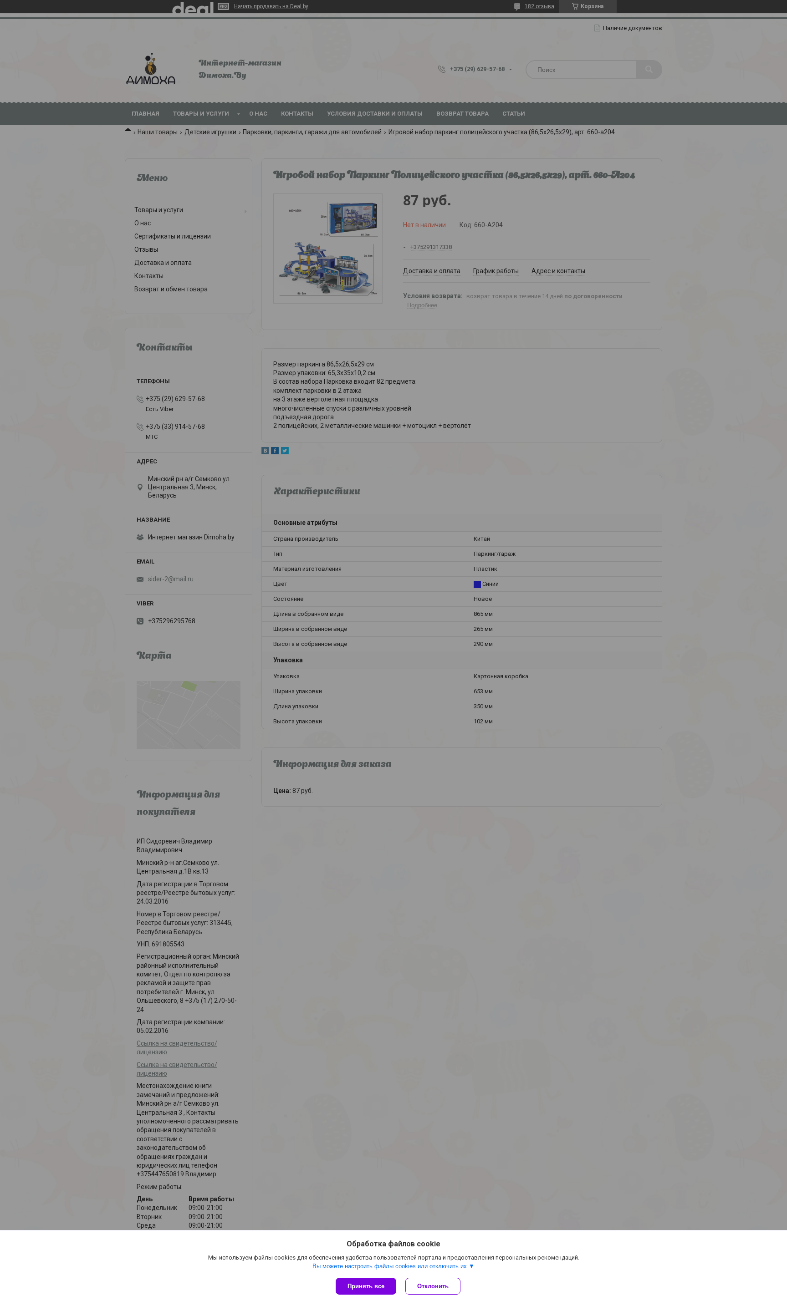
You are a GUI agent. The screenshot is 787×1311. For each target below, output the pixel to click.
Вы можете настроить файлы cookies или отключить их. (390, 1266)
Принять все (366, 1286)
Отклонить (433, 1286)
